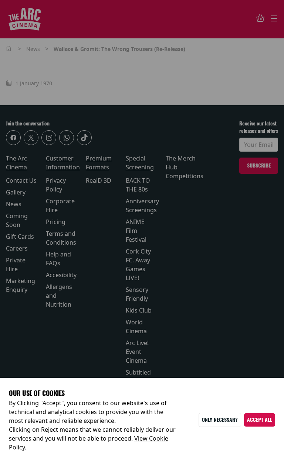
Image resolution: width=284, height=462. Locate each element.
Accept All (259, 419)
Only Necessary (220, 419)
